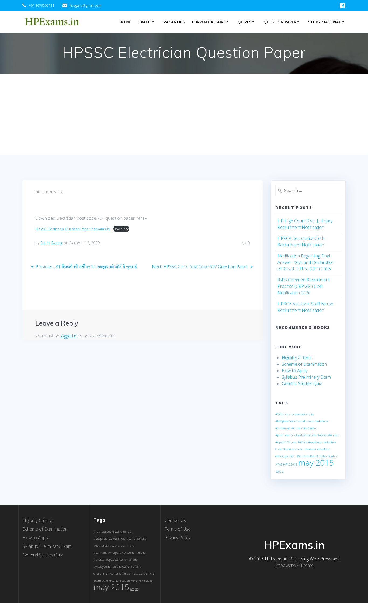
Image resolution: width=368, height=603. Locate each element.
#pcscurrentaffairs (315, 435)
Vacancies (174, 22)
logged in (68, 336)
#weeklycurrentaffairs (322, 442)
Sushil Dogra (51, 242)
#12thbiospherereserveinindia (294, 414)
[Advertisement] (184, 114)
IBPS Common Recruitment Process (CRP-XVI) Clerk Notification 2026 (303, 286)
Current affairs (284, 449)
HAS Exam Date (306, 456)
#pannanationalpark (289, 435)
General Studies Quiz (302, 383)
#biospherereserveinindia (291, 421)
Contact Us (175, 520)
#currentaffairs (318, 421)
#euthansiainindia (303, 428)
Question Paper (279, 22)
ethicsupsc (282, 456)
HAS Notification (327, 456)
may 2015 (316, 462)
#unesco (333, 435)
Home (125, 22)
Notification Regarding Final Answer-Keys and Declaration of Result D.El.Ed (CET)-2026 (305, 262)
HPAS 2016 (290, 464)
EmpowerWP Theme (294, 565)
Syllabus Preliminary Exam (306, 377)
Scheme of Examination (304, 364)
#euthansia (282, 428)
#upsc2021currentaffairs (291, 442)
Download (121, 228)
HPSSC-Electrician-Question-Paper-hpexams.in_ (73, 228)
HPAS (278, 464)
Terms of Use (177, 529)
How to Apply (294, 371)
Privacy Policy (177, 538)
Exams (144, 22)
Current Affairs (208, 22)
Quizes (244, 22)
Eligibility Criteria (297, 358)
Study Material (324, 22)
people (279, 471)
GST (292, 456)
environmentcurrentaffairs (312, 449)
